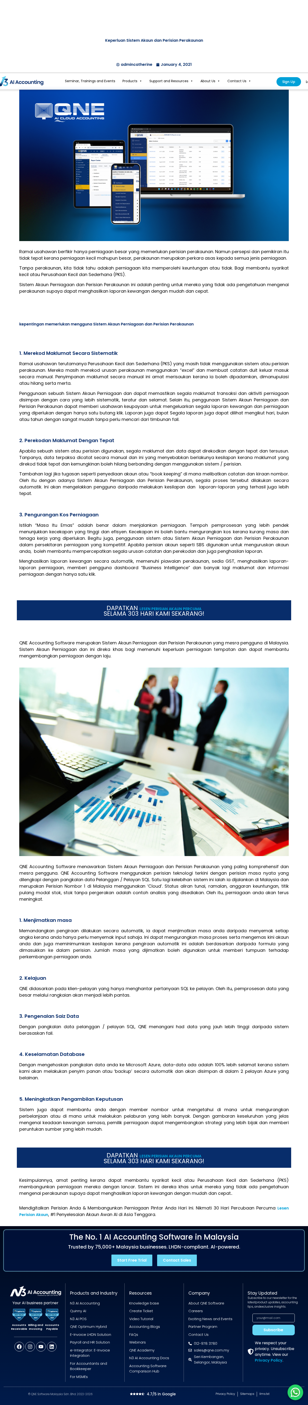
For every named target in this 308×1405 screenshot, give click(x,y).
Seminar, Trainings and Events (90, 81)
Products (129, 81)
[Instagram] (30, 1346)
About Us (207, 81)
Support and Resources (168, 81)
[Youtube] (41, 1346)
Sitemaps (247, 1394)
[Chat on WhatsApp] (295, 1392)
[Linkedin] (52, 1346)
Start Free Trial (132, 1260)
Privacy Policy (268, 1360)
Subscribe (273, 1330)
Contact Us (236, 81)
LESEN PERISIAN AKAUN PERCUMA (170, 609)
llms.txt (264, 1394)
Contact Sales (177, 1260)
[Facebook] (19, 1346)
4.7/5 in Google (161, 1394)
